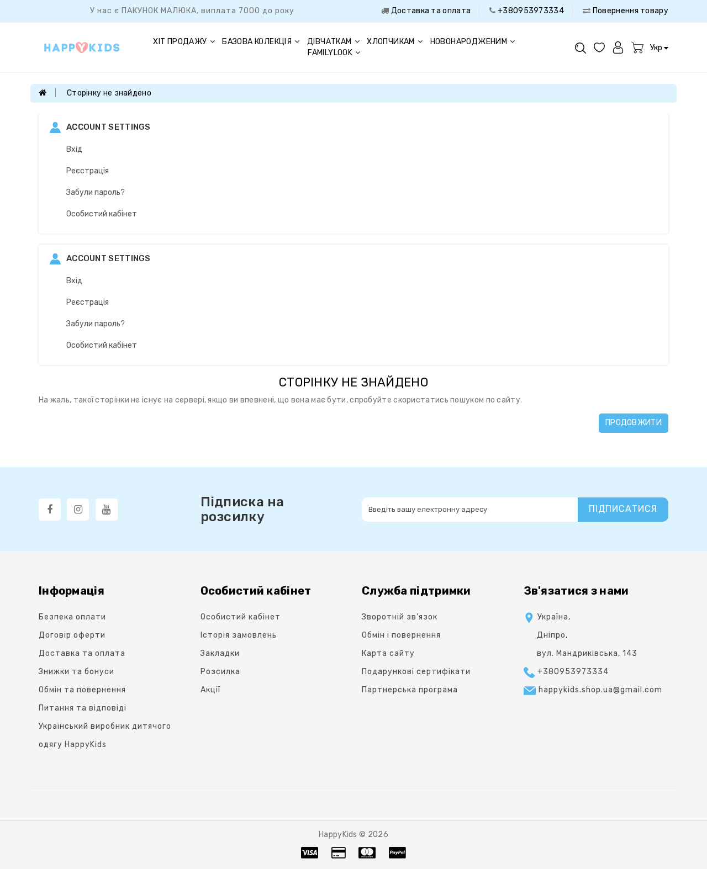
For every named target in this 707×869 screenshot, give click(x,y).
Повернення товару (629, 10)
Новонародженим (469, 41)
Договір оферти (72, 635)
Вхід (74, 149)
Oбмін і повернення (401, 635)
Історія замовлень (239, 635)
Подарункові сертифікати (416, 671)
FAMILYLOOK (330, 52)
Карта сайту (388, 653)
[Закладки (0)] (599, 47)
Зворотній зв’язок (399, 617)
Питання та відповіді (82, 708)
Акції (210, 690)
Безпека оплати (72, 617)
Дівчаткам (329, 41)
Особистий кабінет (101, 214)
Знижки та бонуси (76, 671)
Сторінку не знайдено (109, 93)
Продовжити (633, 422)
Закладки (220, 653)
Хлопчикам (391, 41)
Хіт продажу (180, 41)
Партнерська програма (410, 690)
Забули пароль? (95, 192)
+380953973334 (530, 10)
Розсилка (220, 671)
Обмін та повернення (82, 690)
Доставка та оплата (430, 10)
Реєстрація (87, 171)
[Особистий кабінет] (618, 47)
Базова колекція (257, 41)
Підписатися (623, 509)
